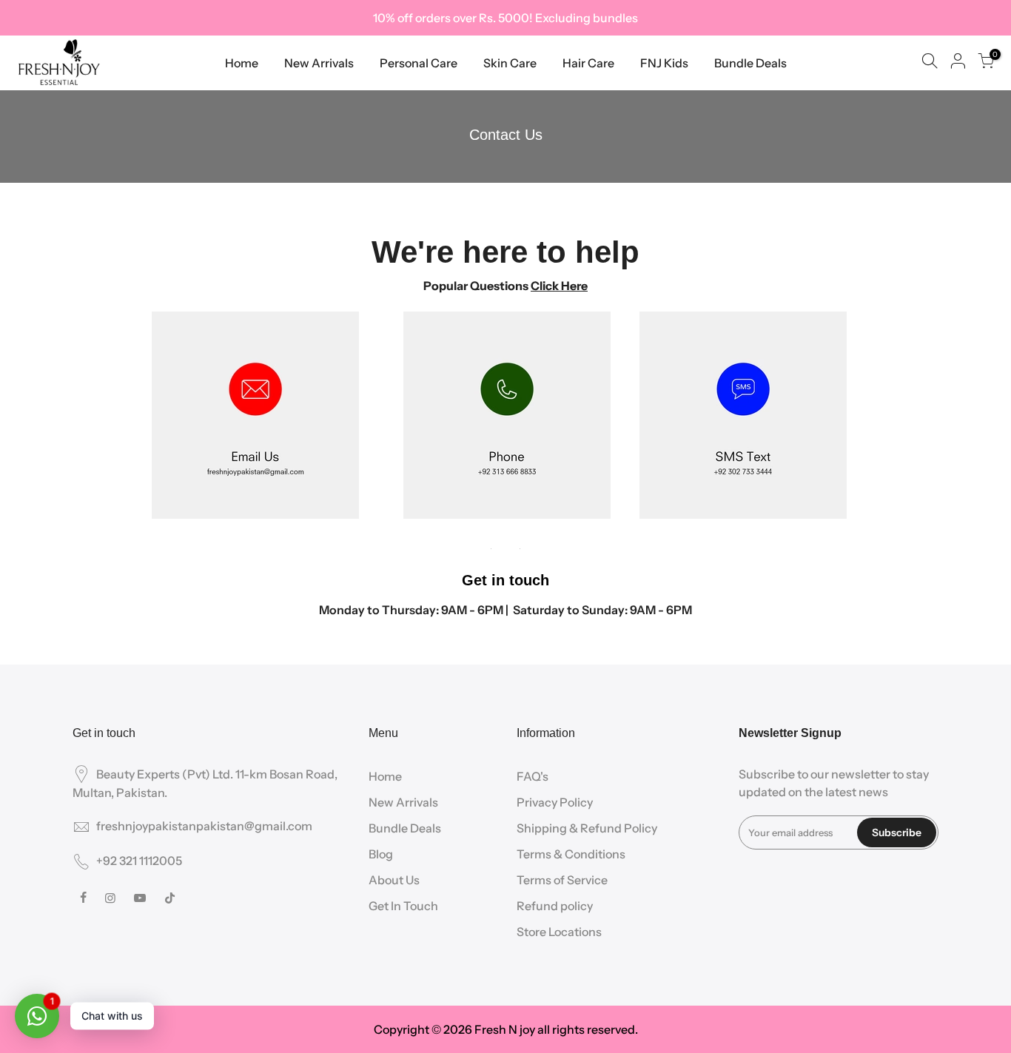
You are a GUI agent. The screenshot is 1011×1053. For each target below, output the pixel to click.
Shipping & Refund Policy (587, 828)
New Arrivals (319, 62)
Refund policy (555, 905)
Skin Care (510, 62)
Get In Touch (403, 905)
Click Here (559, 285)
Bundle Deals (750, 62)
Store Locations (559, 931)
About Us (394, 879)
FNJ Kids (664, 62)
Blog (381, 854)
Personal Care (418, 62)
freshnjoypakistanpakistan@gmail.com (204, 825)
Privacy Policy (555, 802)
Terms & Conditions (571, 854)
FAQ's (532, 776)
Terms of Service (562, 879)
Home (241, 62)
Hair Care (588, 62)
